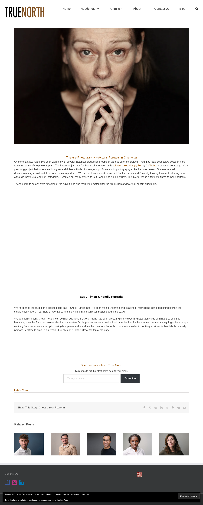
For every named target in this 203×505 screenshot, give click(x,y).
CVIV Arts (151, 165)
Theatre (25, 390)
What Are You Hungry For (127, 165)
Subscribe (130, 378)
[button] (196, 8)
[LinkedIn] (21, 482)
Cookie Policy (63, 500)
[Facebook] (7, 482)
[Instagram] (14, 482)
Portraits (17, 390)
